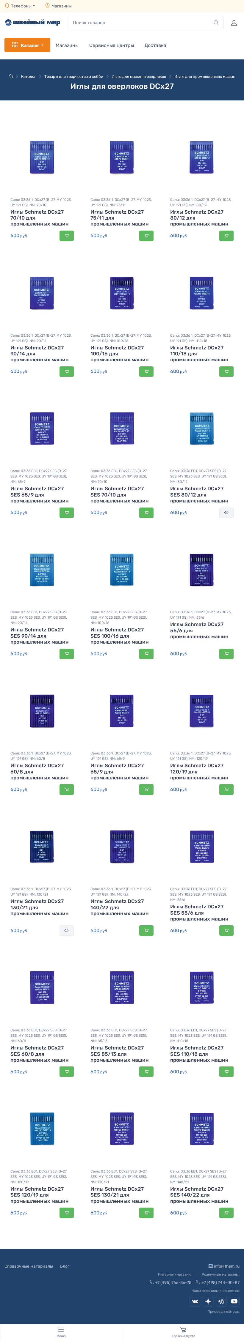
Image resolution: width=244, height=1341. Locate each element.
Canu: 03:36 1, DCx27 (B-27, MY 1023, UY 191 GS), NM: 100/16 (121, 338)
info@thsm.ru (227, 1266)
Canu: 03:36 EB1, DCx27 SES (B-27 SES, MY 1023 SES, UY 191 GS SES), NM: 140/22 (198, 1176)
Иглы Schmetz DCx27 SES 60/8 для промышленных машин (39, 1054)
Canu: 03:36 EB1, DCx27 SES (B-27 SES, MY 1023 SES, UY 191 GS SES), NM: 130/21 (118, 1176)
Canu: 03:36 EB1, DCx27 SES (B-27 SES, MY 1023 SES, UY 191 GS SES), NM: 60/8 (38, 1035)
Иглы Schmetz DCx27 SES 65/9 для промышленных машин (39, 495)
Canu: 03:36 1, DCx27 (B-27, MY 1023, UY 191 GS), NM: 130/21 (41, 891)
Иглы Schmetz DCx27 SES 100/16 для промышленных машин (119, 636)
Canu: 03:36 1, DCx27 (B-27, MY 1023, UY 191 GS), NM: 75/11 (121, 202)
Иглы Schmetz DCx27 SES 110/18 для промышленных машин (199, 1054)
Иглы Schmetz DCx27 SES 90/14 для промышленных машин (39, 636)
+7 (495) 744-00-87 (220, 1282)
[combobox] (145, 22)
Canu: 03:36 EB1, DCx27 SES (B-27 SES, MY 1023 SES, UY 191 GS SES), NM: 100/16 (118, 617)
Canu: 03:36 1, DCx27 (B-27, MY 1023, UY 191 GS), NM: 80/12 (201, 202)
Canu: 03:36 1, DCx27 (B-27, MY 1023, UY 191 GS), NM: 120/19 (201, 756)
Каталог (30, 45)
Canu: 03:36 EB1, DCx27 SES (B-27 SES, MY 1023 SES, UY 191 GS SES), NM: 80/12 (198, 476)
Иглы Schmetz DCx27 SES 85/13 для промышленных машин (119, 1054)
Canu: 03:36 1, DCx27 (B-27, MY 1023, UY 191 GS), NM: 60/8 (41, 756)
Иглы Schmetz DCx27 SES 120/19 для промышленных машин (39, 1195)
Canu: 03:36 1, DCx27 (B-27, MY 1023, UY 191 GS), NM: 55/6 (201, 615)
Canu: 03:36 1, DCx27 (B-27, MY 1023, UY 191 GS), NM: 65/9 (121, 756)
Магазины (61, 6)
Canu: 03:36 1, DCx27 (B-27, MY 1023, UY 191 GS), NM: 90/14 (41, 338)
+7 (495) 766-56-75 (173, 1282)
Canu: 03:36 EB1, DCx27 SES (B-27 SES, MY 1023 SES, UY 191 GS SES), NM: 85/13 (118, 1035)
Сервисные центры (111, 45)
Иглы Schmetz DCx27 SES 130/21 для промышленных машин (119, 1195)
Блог (64, 1266)
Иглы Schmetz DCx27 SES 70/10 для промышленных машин (119, 495)
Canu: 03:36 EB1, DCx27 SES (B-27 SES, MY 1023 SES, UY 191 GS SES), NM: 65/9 (38, 476)
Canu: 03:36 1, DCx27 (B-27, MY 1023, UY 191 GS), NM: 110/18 (201, 338)
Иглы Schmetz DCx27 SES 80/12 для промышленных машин (199, 495)
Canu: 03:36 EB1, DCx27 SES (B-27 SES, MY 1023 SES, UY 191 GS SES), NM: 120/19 (38, 1176)
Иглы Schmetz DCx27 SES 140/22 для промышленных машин (199, 1195)
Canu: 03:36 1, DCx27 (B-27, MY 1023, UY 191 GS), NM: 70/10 (41, 202)
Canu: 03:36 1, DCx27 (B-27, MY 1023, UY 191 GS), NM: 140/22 (121, 891)
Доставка (155, 45)
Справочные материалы (28, 1266)
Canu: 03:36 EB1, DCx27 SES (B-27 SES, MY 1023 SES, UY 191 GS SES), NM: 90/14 (38, 617)
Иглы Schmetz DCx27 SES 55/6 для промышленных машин (199, 913)
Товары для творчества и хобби (73, 76)
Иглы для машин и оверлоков (139, 76)
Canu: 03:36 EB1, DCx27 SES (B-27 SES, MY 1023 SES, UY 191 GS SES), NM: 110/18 (198, 1035)
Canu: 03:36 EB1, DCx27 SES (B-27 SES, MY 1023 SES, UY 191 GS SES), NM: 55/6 (198, 894)
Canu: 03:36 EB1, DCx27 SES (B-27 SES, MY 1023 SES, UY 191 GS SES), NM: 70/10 (118, 476)
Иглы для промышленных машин (204, 76)
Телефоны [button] (21, 6)
